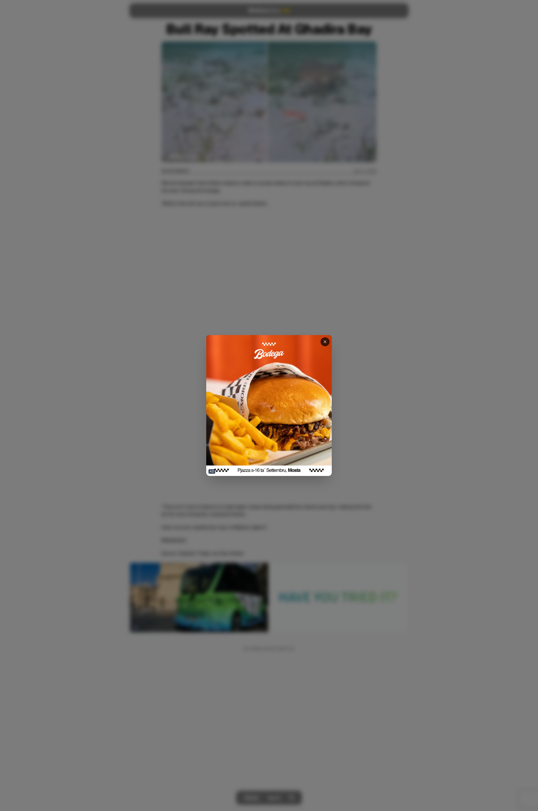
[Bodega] (269, 405)
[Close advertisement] (325, 341)
